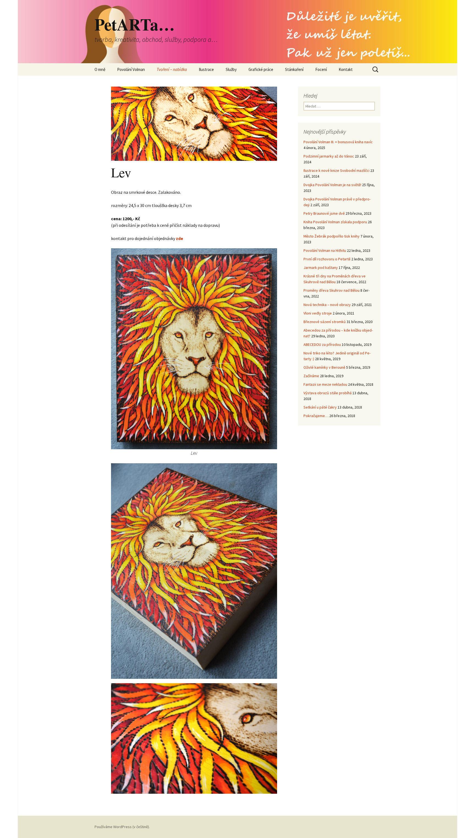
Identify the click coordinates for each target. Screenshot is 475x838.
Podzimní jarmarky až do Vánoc (328, 156)
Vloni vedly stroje (317, 313)
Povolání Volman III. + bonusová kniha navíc (338, 141)
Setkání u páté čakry (320, 407)
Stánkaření (294, 69)
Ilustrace (206, 69)
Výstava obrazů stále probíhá (327, 392)
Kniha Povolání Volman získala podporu (335, 221)
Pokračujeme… (315, 415)
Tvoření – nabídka (172, 69)
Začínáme (311, 375)
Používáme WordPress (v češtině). (122, 826)
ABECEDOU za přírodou (322, 344)
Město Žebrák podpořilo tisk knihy (331, 236)
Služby (231, 69)
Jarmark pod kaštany (320, 267)
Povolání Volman (131, 69)
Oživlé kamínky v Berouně (324, 367)
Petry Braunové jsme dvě (324, 213)
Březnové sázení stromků (324, 321)
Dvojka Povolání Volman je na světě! (332, 184)
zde (179, 238)
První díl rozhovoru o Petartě (326, 259)
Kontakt (346, 69)
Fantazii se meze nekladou (325, 384)
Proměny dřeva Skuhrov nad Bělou (331, 290)
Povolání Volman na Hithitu (324, 250)
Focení (321, 69)
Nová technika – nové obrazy (327, 304)
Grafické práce (260, 69)
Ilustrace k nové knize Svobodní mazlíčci (336, 170)
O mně (100, 69)
